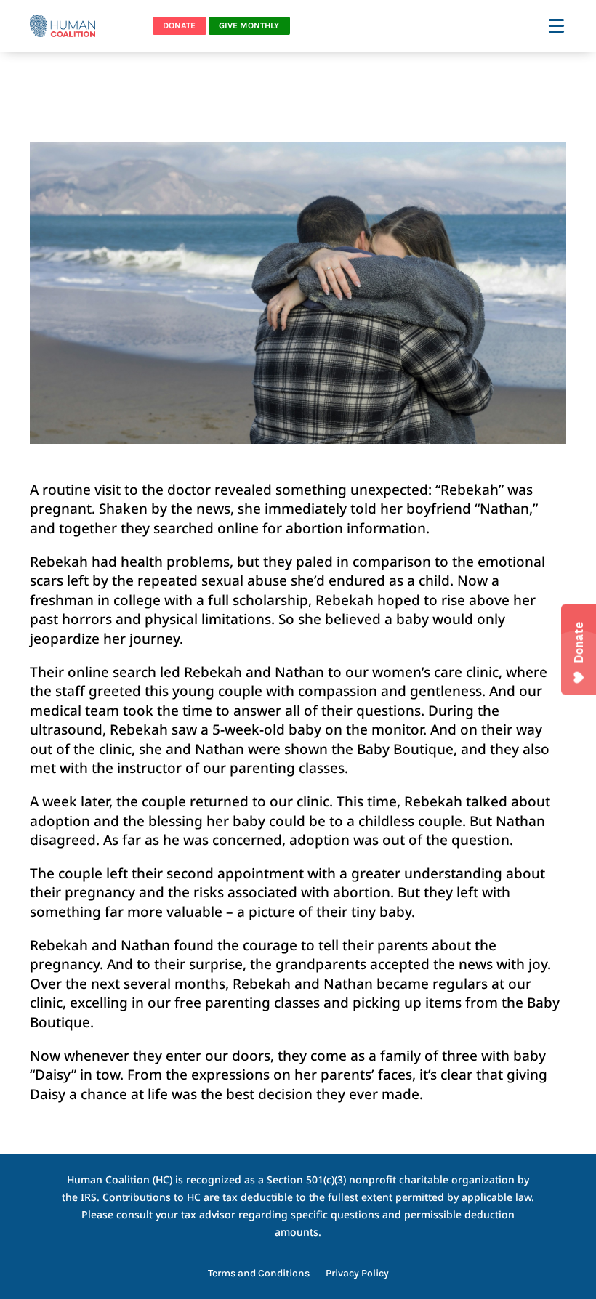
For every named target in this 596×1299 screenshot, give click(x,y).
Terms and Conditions (259, 1273)
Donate (179, 25)
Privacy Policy (357, 1273)
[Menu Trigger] (558, 25)
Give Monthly (249, 25)
